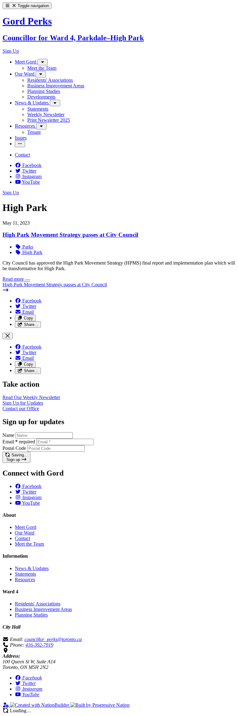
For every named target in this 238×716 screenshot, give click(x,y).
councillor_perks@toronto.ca (53, 639)
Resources (25, 579)
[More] (42, 62)
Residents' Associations (37, 603)
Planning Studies (31, 614)
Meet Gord (25, 527)
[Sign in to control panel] (6, 705)
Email (18, 441)
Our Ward (24, 532)
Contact (22, 538)
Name (8, 435)
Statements (25, 574)
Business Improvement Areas (43, 609)
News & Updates (32, 568)
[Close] (7, 336)
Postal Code (14, 448)
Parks (27, 246)
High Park (31, 252)
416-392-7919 (39, 645)
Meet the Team (29, 544)
